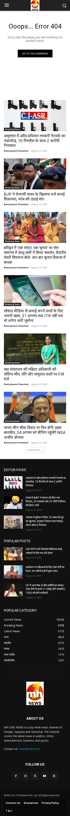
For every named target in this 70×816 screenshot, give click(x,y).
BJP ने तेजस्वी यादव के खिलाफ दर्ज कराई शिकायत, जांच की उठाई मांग (34, 196)
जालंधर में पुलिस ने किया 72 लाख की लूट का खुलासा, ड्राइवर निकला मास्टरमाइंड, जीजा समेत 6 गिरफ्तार (45, 521)
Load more (34, 450)
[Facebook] (16, 776)
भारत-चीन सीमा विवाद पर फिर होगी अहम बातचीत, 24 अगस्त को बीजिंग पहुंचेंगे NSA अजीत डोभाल (35, 432)
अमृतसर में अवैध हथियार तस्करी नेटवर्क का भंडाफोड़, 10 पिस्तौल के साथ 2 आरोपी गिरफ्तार (35, 141)
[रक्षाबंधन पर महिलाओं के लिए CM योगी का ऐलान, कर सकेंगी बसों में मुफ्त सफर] (13, 571)
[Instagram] (25, 776)
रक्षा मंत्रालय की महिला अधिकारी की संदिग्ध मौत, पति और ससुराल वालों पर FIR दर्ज (34, 374)
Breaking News (12, 129)
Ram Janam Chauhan (16, 150)
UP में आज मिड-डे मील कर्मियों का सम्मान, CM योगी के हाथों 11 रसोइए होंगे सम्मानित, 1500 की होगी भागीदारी (45, 589)
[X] (35, 776)
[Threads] (54, 776)
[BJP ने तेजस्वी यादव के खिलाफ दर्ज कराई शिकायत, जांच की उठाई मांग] (35, 173)
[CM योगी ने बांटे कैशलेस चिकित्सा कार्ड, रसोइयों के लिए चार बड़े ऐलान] (13, 553)
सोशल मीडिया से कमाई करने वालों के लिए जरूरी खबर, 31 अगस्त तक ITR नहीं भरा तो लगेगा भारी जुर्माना (33, 316)
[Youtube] (44, 776)
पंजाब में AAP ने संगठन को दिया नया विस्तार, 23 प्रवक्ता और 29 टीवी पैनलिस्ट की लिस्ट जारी (46, 501)
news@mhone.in (29, 749)
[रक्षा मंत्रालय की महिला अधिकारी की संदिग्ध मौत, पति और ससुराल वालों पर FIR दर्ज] (35, 348)
